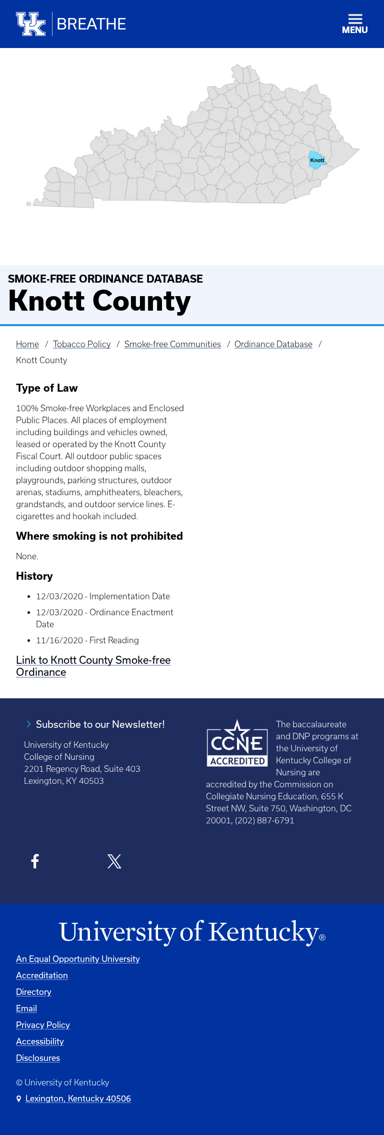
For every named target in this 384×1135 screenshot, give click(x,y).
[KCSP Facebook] (35, 862)
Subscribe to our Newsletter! (100, 724)
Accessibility (40, 1041)
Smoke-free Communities (172, 344)
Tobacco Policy (81, 344)
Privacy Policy (43, 1024)
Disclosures (38, 1057)
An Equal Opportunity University (78, 958)
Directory (34, 991)
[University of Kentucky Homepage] (192, 933)
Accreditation (42, 975)
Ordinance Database (273, 344)
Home (27, 344)
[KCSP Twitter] (114, 862)
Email (26, 1008)
